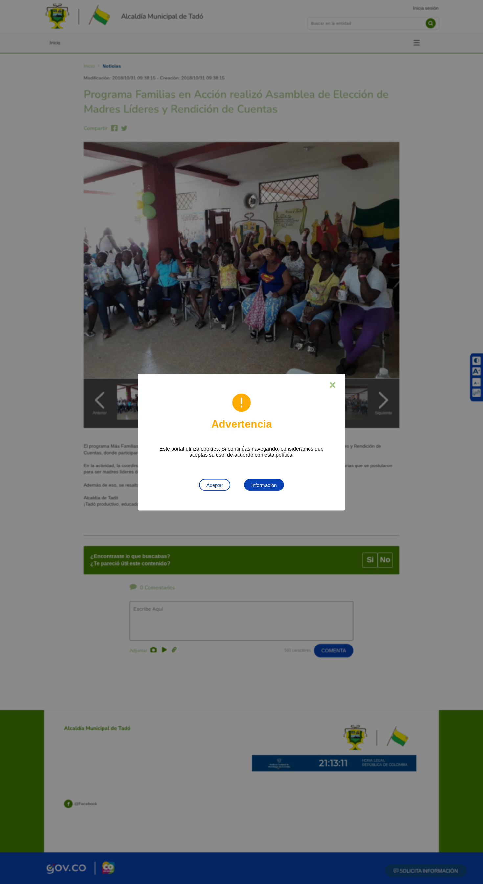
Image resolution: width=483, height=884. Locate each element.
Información (264, 484)
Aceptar (214, 484)
